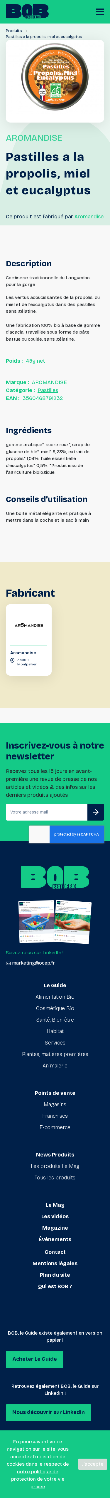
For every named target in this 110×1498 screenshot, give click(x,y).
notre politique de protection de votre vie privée (38, 1479)
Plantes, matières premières (55, 1054)
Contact (55, 1252)
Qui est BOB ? (55, 1286)
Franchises (55, 1116)
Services (55, 1043)
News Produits (55, 1154)
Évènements (55, 1239)
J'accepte (93, 1464)
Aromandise (89, 216)
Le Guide (55, 985)
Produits (14, 30)
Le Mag (55, 1205)
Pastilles (48, 390)
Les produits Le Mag (55, 1166)
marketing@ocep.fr (33, 963)
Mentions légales (55, 1263)
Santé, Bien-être (55, 1020)
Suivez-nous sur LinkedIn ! (34, 952)
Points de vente (55, 1093)
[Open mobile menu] (100, 11)
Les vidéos (55, 1216)
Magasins (55, 1104)
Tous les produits (55, 1177)
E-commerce (55, 1127)
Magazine (55, 1228)
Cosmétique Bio (55, 1008)
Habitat (55, 1031)
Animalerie (55, 1065)
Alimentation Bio (55, 997)
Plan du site (55, 1275)
